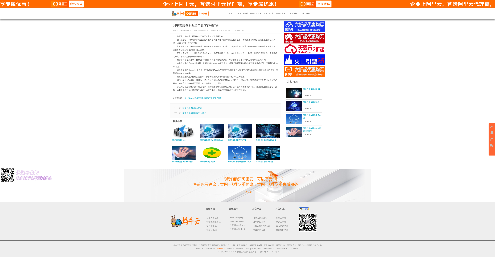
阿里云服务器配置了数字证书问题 (208, 98)
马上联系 (247, 192)
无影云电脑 (211, 230)
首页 (230, 13)
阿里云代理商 (242, 252)
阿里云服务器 (243, 13)
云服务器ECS (212, 218)
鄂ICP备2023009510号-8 (269, 252)
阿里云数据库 (255, 13)
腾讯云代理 (281, 222)
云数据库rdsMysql (237, 225)
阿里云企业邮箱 (260, 218)
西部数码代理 (282, 230)
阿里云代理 (268, 13)
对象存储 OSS (259, 230)
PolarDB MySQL (237, 218)
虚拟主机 (230, 249)
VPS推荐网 (221, 249)
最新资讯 (293, 13)
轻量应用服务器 (213, 222)
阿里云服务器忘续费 (311, 102)
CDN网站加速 (259, 222)
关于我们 (306, 13)
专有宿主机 (211, 226)
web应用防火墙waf (261, 226)
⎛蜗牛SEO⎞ (188, 98)
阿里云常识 (280, 13)
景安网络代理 (282, 226)
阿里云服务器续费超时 (312, 89)
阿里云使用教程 (184, 31)
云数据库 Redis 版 (238, 229)
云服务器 (240, 249)
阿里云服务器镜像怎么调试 (194, 113)
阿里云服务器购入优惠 (192, 108)
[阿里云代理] (190, 13)
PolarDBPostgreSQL (238, 221)
